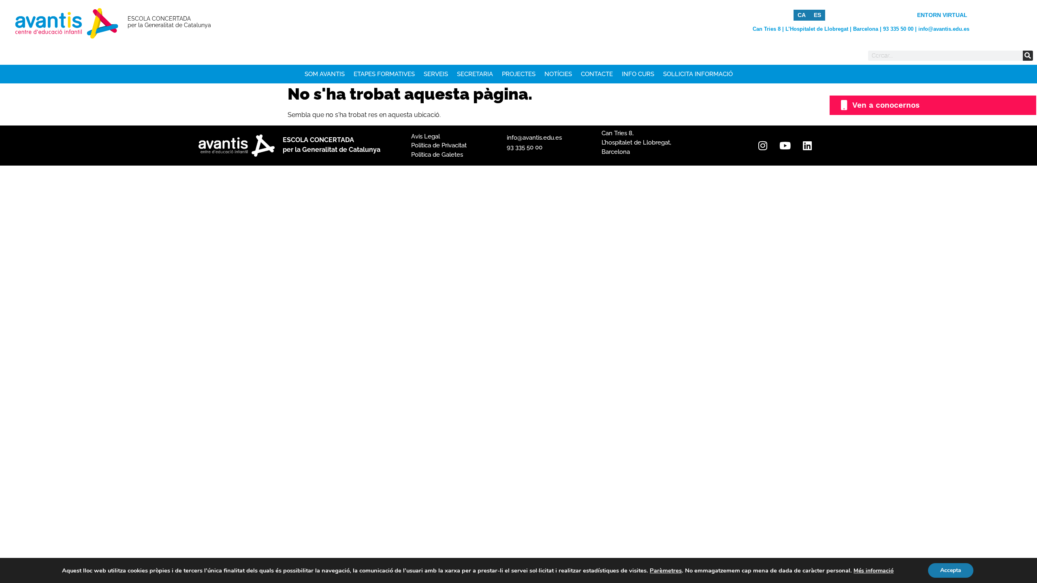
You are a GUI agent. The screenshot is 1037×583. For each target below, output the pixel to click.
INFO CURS (638, 74)
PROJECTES (519, 74)
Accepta (950, 570)
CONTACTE (597, 74)
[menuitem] (802, 15)
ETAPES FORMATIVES (384, 74)
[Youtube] (785, 146)
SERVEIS (436, 74)
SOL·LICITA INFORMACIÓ (698, 74)
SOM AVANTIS (325, 74)
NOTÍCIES (558, 74)
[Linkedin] (807, 146)
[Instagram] (763, 146)
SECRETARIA (475, 74)
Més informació (873, 570)
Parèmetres (666, 570)
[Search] (1028, 56)
